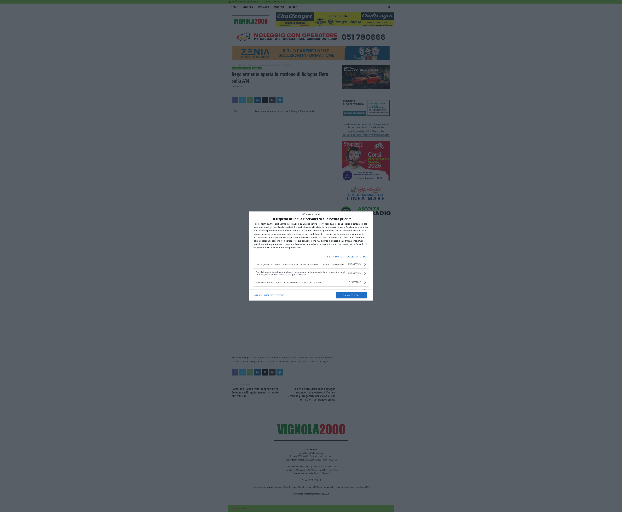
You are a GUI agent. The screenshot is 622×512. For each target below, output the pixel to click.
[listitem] (311, 282)
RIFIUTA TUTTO (334, 256)
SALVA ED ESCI (351, 295)
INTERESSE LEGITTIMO (274, 295)
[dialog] (311, 256)
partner (257, 295)
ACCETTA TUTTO (356, 256)
